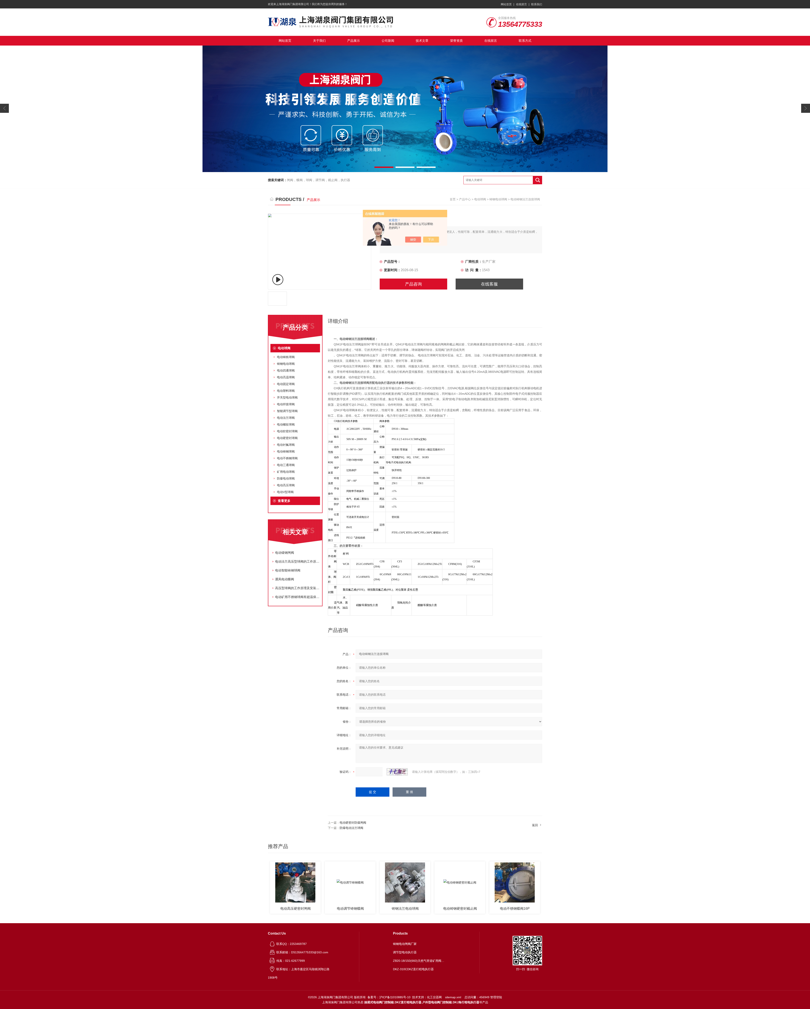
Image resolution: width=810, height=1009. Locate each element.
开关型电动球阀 (287, 397)
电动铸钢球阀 (286, 451)
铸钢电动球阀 (498, 199)
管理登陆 (496, 997)
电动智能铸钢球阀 (287, 570)
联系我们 (536, 4)
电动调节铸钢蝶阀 (295, 908)
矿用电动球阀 (286, 471)
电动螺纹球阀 (286, 424)
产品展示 (353, 40)
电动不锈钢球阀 (287, 458)
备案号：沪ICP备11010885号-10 (388, 997)
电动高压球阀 (286, 485)
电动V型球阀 (285, 492)
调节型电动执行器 (405, 952)
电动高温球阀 (286, 377)
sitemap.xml (453, 997)
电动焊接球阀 (286, 404)
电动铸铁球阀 (286, 357)
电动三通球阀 (286, 465)
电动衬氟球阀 (286, 444)
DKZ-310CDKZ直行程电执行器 (413, 969)
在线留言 (521, 4)
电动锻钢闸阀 (284, 552)
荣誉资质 (456, 40)
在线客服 (489, 284)
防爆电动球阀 (286, 478)
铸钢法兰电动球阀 (350, 908)
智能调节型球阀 (287, 411)
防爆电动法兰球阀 (351, 828)
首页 (453, 199)
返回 (535, 825)
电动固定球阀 (286, 384)
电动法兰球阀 (286, 417)
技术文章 (422, 40)
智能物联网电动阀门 (515, 908)
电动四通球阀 (286, 370)
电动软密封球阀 (287, 431)
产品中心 (465, 199)
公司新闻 (388, 40)
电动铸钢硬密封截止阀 (405, 908)
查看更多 (284, 500)
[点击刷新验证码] (397, 771)
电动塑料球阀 (286, 390)
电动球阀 (480, 199)
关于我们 (319, 40)
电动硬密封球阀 (287, 438)
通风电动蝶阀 (284, 579)
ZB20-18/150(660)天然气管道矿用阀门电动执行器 (419, 960)
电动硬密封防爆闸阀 (353, 822)
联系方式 (525, 40)
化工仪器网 (434, 997)
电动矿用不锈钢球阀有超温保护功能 (297, 597)
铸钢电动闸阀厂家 (405, 944)
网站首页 (506, 4)
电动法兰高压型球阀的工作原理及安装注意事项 (297, 561)
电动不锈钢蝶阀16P (460, 908)
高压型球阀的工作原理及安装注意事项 (297, 588)
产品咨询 (413, 284)
